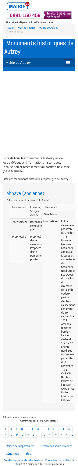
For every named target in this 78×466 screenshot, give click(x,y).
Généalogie (13, 453)
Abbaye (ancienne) (25, 193)
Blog (28, 453)
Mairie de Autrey (48, 27)
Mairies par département (20, 446)
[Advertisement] (39, 114)
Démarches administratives (56, 446)
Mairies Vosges (27, 27)
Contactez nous (54, 460)
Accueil (10, 27)
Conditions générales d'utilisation (23, 460)
